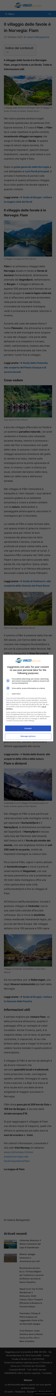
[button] (28, 694)
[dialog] (28, 698)
